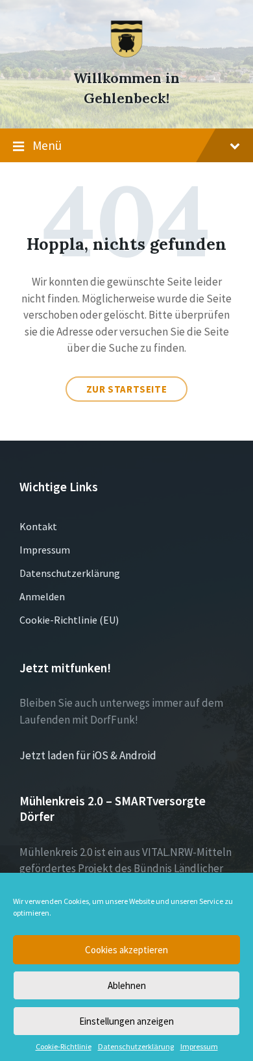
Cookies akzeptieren (126, 950)
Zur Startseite (126, 389)
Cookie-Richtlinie (63, 1046)
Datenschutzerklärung (136, 1046)
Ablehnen (127, 985)
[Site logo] (126, 54)
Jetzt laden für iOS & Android (87, 755)
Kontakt (38, 526)
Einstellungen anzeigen (126, 1021)
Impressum (199, 1046)
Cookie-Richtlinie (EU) (69, 619)
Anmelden (42, 596)
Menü (47, 145)
